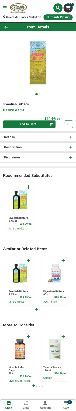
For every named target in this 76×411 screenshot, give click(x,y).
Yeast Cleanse (52, 369)
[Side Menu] (5, 8)
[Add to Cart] (28, 187)
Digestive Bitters (53, 293)
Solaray (47, 377)
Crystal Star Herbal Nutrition (24, 380)
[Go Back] (12, 27)
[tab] (36, 94)
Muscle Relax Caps (16, 370)
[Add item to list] (69, 124)
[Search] (58, 8)
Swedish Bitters (18, 219)
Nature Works (16, 228)
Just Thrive (50, 301)
